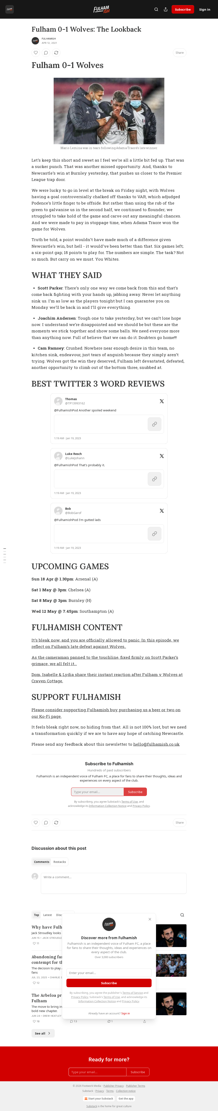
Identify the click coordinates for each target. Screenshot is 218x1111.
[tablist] (50, 862)
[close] (149, 919)
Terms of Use (111, 997)
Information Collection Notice (97, 1001)
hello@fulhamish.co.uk (156, 744)
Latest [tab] (47, 915)
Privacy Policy (79, 997)
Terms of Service (132, 993)
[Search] (156, 9)
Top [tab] (36, 915)
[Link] (25, 65)
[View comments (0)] (46, 52)
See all (40, 1033)
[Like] (36, 52)
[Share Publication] (165, 9)
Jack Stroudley (53, 937)
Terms (110, 1091)
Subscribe (183, 9)
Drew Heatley (52, 1015)
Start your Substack (100, 1098)
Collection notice (126, 1091)
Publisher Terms (135, 1086)
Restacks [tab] (59, 862)
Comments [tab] (41, 862)
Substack (91, 1106)
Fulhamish (49, 38)
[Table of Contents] (5, 555)
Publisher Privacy (113, 1086)
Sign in (204, 9)
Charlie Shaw (59, 977)
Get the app (126, 1098)
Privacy (99, 1091)
